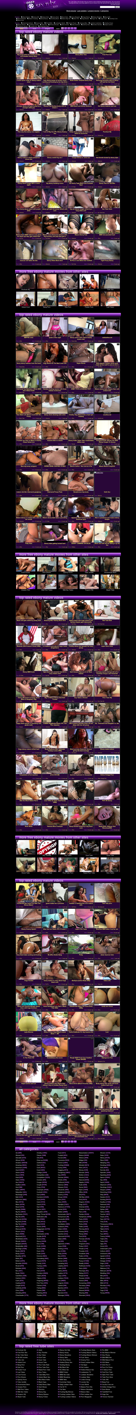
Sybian (102, 1209)
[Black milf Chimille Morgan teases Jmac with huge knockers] (28, 1005)
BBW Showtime (65, 1377)
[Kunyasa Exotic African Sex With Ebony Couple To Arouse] (107, 439)
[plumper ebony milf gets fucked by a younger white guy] (28, 104)
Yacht (102, 1288)
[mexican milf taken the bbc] (28, 259)
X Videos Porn (107, 1370)
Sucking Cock (114, 18)
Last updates (82, 11)
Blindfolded (19, 1239)
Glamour (61, 1185)
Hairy (59, 1202)
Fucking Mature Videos (88, 1352)
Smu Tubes (110, 873)
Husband (61, 1226)
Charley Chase (108, 23)
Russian (81, 1278)
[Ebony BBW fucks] (28, 670)
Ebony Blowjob (75, 17)
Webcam (103, 1271)
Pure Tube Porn (68, 873)
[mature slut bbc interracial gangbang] (28, 490)
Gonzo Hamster (108, 1397)
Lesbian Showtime (87, 1374)
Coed (38, 1170)
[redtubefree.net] (107, 336)
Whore (102, 1278)
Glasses (60, 1187)
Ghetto (60, 1180)
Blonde (18, 1241)
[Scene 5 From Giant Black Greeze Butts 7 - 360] (55, 1030)
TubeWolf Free (107, 1392)
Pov (80, 1241)
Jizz (59, 1251)
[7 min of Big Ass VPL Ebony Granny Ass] (55, 130)
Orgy (80, 1204)
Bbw (17, 1202)
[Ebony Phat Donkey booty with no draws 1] (55, 104)
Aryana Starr (39, 23)
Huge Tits (94, 18)
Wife (101, 1280)
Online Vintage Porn (109, 1387)
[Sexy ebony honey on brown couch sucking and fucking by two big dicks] (55, 79)
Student (102, 1197)
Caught (18, 1285)
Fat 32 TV (63, 1387)
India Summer (76, 24)
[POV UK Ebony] (107, 799)
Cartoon (18, 1278)
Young (102, 1293)
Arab (17, 1177)
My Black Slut (64, 1367)
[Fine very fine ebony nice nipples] (28, 130)
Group (60, 1197)
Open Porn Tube (107, 1374)
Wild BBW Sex (107, 1357)
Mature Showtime (87, 1389)
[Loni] (107, 1030)
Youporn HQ (89, 590)
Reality (81, 1263)
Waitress (103, 1268)
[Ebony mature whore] (107, 747)
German (60, 1177)
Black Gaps (89, 1321)
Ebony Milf (36, 17)
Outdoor (82, 1209)
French (60, 1162)
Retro (81, 1268)
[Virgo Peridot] (28, 979)
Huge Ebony (86, 17)
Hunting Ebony (65, 1365)
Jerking (60, 1248)
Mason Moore (22, 24)
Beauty (18, 1209)
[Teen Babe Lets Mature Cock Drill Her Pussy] (28, 413)
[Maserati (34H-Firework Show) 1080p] (28, 645)
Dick (38, 1219)
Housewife (61, 1219)
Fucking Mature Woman (89, 1355)
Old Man (82, 1197)
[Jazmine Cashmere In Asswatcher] (81, 773)
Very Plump (106, 1355)
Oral (80, 1199)
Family (39, 1263)
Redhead (82, 1266)
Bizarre (18, 1231)
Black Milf (107, 17)
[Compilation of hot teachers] (28, 773)
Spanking (103, 1175)
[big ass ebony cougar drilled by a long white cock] (81, 207)
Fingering (40, 1280)
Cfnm (17, 1290)
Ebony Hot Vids (65, 1350)
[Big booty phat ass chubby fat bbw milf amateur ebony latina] (28, 53)
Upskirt (102, 1256)
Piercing (81, 1229)
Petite (81, 1226)
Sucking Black (55, 18)
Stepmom (103, 1185)
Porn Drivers (47, 572)
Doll (38, 1231)
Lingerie (60, 1283)
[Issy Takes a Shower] (81, 696)
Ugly (101, 1244)
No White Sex (64, 1370)
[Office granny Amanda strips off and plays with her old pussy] (81, 722)
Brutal (18, 1266)
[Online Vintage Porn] (107, 773)
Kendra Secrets (97, 24)
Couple (39, 1185)
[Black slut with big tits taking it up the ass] (107, 542)
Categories (104, 11)
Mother (81, 1175)
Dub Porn (68, 307)
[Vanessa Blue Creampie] (55, 825)
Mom (80, 1167)
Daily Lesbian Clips (66, 1384)
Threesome (104, 1224)
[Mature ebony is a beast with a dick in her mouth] (28, 516)
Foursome (61, 1160)
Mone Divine (65, 24)
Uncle (102, 1246)
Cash (17, 1280)
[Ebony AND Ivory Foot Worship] (55, 1108)
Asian (17, 1180)
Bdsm (17, 1204)
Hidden (60, 1212)
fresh (34, 28)
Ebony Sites (64, 1357)
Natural (81, 1180)
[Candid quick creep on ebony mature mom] (28, 79)
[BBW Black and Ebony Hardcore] (81, 104)
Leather (60, 1273)
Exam (39, 1251)
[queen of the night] (55, 336)
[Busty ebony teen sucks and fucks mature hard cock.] (107, 1082)
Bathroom (19, 1199)
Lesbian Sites (85, 1377)
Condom (39, 1180)
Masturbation (83, 1153)
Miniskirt (82, 1165)
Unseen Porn (25, 590)
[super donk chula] (107, 645)
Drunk (39, 1239)
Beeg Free (105, 1382)
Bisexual (18, 1229)
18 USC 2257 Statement (102, 1413)
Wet (101, 1275)
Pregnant (82, 1244)
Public (81, 1256)
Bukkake (18, 1268)
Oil (80, 1194)
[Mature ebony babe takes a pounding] (55, 516)
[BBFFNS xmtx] (28, 336)
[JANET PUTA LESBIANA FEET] (81, 387)
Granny (60, 1194)
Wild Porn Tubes (46, 590)
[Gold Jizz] (98, 473)
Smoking (103, 1165)
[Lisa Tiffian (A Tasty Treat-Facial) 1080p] (55, 799)
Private (81, 1248)
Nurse (81, 1187)
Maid (59, 1290)
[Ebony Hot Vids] (107, 1133)
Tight (101, 1226)
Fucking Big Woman (66, 1392)
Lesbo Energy (85, 1379)
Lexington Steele (60, 23)
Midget (81, 1160)
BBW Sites (63, 1379)
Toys (101, 1234)
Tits (101, 1231)
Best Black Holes (68, 1321)
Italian (60, 1239)
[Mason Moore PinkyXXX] (107, 465)
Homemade (62, 1214)
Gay (59, 1175)
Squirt (102, 1182)
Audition (18, 1185)
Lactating (61, 1263)
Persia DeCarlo (54, 24)
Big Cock (19, 1219)
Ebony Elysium (89, 1338)
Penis (81, 1221)
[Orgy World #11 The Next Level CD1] (55, 362)
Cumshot (40, 1197)
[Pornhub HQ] (107, 130)
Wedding (103, 1273)
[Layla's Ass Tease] (81, 927)
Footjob (60, 1155)
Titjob (102, 1229)
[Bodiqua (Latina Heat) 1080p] (81, 979)
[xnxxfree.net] (107, 413)
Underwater (104, 1248)
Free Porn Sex (47, 289)
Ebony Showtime (65, 1355)
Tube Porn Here (107, 1377)
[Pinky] (81, 953)
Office (81, 1192)
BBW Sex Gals (65, 1374)
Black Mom (65, 17)
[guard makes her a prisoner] (55, 902)
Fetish (39, 1275)
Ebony (39, 1241)
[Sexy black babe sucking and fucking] (28, 953)
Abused (18, 1155)
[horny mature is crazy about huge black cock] (55, 979)
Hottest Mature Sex (87, 1370)
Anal (17, 1170)
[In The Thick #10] (28, 1056)
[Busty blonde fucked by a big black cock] (81, 825)
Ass (17, 1182)
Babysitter (19, 1192)
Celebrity (19, 1288)
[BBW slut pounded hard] (107, 233)
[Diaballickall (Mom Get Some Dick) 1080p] (81, 1005)
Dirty (38, 1224)
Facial (39, 1261)
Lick (59, 1280)
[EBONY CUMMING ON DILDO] (81, 542)
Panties (81, 1214)
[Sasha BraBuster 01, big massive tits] (81, 1030)
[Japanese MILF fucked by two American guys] (81, 516)
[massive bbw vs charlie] (55, 439)
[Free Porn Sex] (107, 53)
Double (39, 1236)
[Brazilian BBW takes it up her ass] (107, 927)
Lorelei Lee (33, 26)
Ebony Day (68, 1338)
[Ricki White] (28, 825)
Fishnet (39, 1285)
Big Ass (18, 1212)
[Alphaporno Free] (107, 1056)
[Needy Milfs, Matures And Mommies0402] (107, 825)
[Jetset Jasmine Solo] (107, 953)
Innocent (61, 1231)
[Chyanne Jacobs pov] (55, 1133)
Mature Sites (85, 1392)
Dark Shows (26, 1338)
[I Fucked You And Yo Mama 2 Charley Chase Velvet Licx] (28, 439)
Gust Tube (89, 855)
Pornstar (82, 1239)
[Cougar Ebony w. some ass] (81, 156)
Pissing (81, 1231)
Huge (60, 1221)
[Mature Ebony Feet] (81, 233)
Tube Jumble (89, 572)
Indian (60, 1229)
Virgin (102, 1263)
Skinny (102, 1158)
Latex (60, 1268)
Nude (81, 1185)
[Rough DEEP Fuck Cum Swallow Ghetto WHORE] (81, 1056)
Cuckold (39, 1192)
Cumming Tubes (65, 1382)
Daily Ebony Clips (110, 1321)
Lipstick (60, 1285)
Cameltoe (19, 1275)
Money (81, 1170)
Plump (81, 1234)
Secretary (82, 1285)
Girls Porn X (106, 1365)
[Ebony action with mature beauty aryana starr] (81, 336)
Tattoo (102, 1212)
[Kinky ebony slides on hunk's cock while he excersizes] (81, 130)
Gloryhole (61, 1190)
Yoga (102, 1290)
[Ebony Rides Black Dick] (55, 259)
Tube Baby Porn (25, 1321)
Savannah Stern (44, 26)
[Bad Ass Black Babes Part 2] (28, 799)
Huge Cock (103, 18)
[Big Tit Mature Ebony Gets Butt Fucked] (55, 696)
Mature (81, 1155)
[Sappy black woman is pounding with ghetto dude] (28, 722)
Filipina (39, 1278)
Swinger (103, 1207)
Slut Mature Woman (108, 1352)
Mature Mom (45, 17)
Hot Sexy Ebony (65, 1360)
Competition (41, 1175)
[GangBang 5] (81, 799)
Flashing (39, 1293)
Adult (25, 855)
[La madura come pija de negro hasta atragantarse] (55, 645)
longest (47, 28)
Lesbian (60, 1278)
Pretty (81, 1246)
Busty (17, 1273)
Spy (101, 1180)
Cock (38, 1167)
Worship (103, 1285)
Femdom (40, 1273)
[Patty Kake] (28, 542)
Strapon (103, 1190)
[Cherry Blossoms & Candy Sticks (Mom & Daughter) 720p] (28, 696)
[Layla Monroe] (28, 1030)
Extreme (39, 1256)
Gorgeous (61, 1192)
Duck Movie (106, 1389)
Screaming (82, 1283)
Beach (18, 1207)
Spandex (103, 1172)
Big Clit (18, 1217)
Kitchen (60, 1258)
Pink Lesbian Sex (87, 1394)
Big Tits (18, 1224)
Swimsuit (103, 1204)
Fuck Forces (25, 572)
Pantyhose (82, 1217)
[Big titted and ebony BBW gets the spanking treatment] (107, 1108)
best (21, 28)
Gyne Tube (110, 855)
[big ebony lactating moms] (55, 182)
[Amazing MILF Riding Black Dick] (55, 619)
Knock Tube (26, 873)
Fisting (39, 1288)
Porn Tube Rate (47, 873)
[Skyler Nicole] (81, 362)
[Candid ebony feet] (55, 53)
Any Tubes (68, 855)
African (18, 1160)
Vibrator (103, 1258)
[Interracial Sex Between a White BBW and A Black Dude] (28, 387)
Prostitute (82, 1253)
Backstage (19, 1194)
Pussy (81, 1261)
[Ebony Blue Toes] (81, 53)
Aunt (17, 1187)
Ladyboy (61, 1266)
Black (17, 1234)
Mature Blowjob (97, 17)
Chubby (39, 1153)
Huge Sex (105, 1394)
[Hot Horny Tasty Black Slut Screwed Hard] (81, 182)
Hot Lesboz (85, 1367)
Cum (38, 1194)
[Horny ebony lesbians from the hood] (28, 362)
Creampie (40, 1190)
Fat (38, 1268)
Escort (39, 1248)
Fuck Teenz (85, 1357)
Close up (40, 1160)
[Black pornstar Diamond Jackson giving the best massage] (81, 747)
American (19, 1167)
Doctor (39, 1226)
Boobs (18, 1251)
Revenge (82, 1271)
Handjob (61, 1204)
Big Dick (18, 1221)
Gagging (61, 1170)
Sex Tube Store (68, 289)
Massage (61, 1295)
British (18, 1261)
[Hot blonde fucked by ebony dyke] (107, 156)
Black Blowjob (22, 18)
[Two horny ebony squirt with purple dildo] (28, 207)
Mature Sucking (33, 18)
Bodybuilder (20, 1246)
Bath (17, 1197)
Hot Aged (84, 1365)
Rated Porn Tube (89, 873)
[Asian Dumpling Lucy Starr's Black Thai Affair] (55, 1005)
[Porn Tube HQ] (107, 696)
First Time (40, 1283)
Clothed (39, 1162)
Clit (38, 1158)
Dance (39, 1209)
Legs (59, 1275)
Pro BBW (105, 1350)
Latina (60, 1271)
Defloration (40, 1217)
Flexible (39, 1295)
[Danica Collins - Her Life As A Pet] (81, 465)
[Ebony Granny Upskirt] (28, 927)
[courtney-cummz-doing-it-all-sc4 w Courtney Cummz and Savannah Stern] (107, 670)
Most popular (71, 11)
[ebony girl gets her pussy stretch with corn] (55, 207)
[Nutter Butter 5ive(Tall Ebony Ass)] (81, 79)
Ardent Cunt (26, 307)
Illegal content (112, 1413)
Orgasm (81, 1202)
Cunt (38, 1199)
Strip (101, 1194)
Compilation (41, 1177)
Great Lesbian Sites (87, 1362)
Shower (102, 1153)
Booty (17, 1253)
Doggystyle (40, 1229)
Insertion (61, 1234)
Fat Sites (63, 1389)
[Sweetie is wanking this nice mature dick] (81, 902)
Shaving (81, 1293)
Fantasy (39, 1266)
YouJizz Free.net (107, 1384)
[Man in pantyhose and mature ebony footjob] (107, 516)
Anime (18, 1172)
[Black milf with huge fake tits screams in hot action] (28, 1108)
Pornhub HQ (25, 289)
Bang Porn (46, 307)
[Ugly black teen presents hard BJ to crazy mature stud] (55, 670)
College (39, 1172)
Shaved (81, 1290)
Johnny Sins (86, 24)
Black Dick (21, 20)
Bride (17, 1258)
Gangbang (61, 1172)
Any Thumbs (47, 855)
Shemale (82, 1295)
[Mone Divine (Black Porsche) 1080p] (81, 1082)
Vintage (102, 1261)
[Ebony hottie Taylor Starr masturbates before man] (81, 439)
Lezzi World (85, 1384)
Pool (80, 1236)
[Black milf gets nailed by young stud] (28, 619)
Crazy (39, 1187)
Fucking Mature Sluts (88, 1350)
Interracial (61, 1236)
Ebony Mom (55, 17)
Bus (17, 1271)
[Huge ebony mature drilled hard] (28, 747)
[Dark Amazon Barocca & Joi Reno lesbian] (81, 670)
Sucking (103, 1199)
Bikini (17, 1226)
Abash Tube (110, 590)
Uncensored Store (110, 572)
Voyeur (102, 1266)
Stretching (103, 1192)
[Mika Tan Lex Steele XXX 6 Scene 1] (55, 927)
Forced (60, 1158)
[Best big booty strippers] (28, 465)
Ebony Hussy (64, 1352)
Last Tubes (110, 307)
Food (59, 1153)
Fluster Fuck (89, 307)
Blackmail (19, 1236)
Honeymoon (62, 1217)
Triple (102, 1239)
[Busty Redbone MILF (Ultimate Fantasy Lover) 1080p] (55, 747)
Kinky (60, 1253)
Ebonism (47, 1338)
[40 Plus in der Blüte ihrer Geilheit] (81, 259)
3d (16, 1153)
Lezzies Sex (85, 1382)
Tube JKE (105, 1379)
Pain (80, 1212)
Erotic (39, 1246)
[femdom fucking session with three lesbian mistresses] (55, 387)
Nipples (81, 1182)
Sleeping (103, 1162)
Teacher (103, 1214)
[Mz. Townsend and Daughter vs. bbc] (107, 722)
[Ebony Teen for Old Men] (107, 182)
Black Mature (26, 17)
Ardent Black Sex (47, 1321)
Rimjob (81, 1275)
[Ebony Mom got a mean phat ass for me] (28, 1133)
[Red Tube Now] (107, 619)
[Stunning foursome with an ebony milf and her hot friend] (107, 79)
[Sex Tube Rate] (30, 12)
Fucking (60, 1165)
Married (60, 1293)
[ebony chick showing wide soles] (55, 413)
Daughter (40, 1212)
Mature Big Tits (66, 18)
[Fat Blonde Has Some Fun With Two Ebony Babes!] (28, 902)
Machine (61, 1288)
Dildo (38, 1221)
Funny (60, 1167)
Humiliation (61, 1224)
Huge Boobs (85, 18)
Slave (102, 1160)
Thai (101, 1221)
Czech (39, 1204)
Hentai (60, 1209)
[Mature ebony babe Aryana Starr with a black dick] (107, 387)
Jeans (60, 1246)
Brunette (18, 1263)
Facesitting (40, 1258)
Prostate (82, 1251)
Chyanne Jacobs (23, 26)
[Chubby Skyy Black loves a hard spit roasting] (81, 413)
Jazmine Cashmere (95, 23)
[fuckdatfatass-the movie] (55, 1056)
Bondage (19, 1248)
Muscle (81, 1177)
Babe (17, 1190)
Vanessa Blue (83, 23)
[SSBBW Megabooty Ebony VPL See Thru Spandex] (55, 722)
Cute (38, 1202)
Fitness (39, 1290)
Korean (60, 1261)
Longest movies (93, 11)
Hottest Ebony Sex (66, 1362)
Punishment (83, 1258)
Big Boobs (19, 1214)
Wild (101, 1283)
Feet (38, 1271)
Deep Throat (41, 1214)
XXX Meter (105, 1362)
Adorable (19, 1158)
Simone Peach (72, 23)
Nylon (81, 1190)
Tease (102, 1217)
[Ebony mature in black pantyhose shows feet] (28, 156)
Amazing (18, 1165)
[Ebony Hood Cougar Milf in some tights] (28, 182)
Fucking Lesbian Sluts (67, 1394)
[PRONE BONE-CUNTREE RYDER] (55, 465)
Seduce (81, 1288)
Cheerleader (20, 1295)
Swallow (103, 1202)
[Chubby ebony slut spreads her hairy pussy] (81, 645)
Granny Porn (85, 1360)
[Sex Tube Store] (107, 207)
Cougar (39, 1182)
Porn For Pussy (107, 1367)
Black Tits (76, 18)
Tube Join (110, 289)
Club (38, 1165)
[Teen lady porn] (107, 902)
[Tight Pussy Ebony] (107, 259)
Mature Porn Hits (86, 1387)
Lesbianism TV (86, 1372)
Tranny (102, 1236)
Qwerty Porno (68, 572)
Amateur (18, 1162)
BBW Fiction (64, 1372)
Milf (80, 1162)
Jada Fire (44, 24)
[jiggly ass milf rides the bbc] (81, 1108)
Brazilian (18, 1256)
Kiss (59, 1256)
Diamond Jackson (28, 23)
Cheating (19, 1293)
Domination (40, 1234)
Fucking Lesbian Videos (68, 1397)
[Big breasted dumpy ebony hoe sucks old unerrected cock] (81, 1133)
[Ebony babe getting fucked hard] (55, 542)
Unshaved (103, 1253)
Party (81, 1219)
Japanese (61, 1244)
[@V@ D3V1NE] (55, 773)
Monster (82, 1172)
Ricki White (49, 23)
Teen (101, 1219)
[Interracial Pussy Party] (55, 490)
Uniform (103, 1251)
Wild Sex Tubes (68, 590)
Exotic (39, 1253)
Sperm (102, 1177)
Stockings (103, 1187)
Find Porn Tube (107, 1372)
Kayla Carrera (109, 24)
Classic (39, 1155)
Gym (59, 1199)
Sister (102, 1155)
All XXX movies (89, 289)
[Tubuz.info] (107, 979)
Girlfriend (61, 1182)
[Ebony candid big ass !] (55, 156)
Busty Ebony (44, 18)
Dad (38, 1207)
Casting (18, 1283)
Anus (17, 1175)
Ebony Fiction (110, 1338)
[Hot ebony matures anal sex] (107, 104)
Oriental (81, 1207)
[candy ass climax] (107, 1005)
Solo (101, 1167)
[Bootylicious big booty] (81, 490)
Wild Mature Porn (108, 1360)
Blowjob (18, 1244)
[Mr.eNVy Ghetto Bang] (55, 953)
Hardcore (61, 1207)
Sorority (102, 1170)
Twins (102, 1241)
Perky (81, 1224)
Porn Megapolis (86, 1397)
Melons (81, 1158)
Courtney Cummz (34, 24)
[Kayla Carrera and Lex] (28, 1082)
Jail (59, 1241)
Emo (38, 1244)
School (81, 1280)
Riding (81, 1273)
